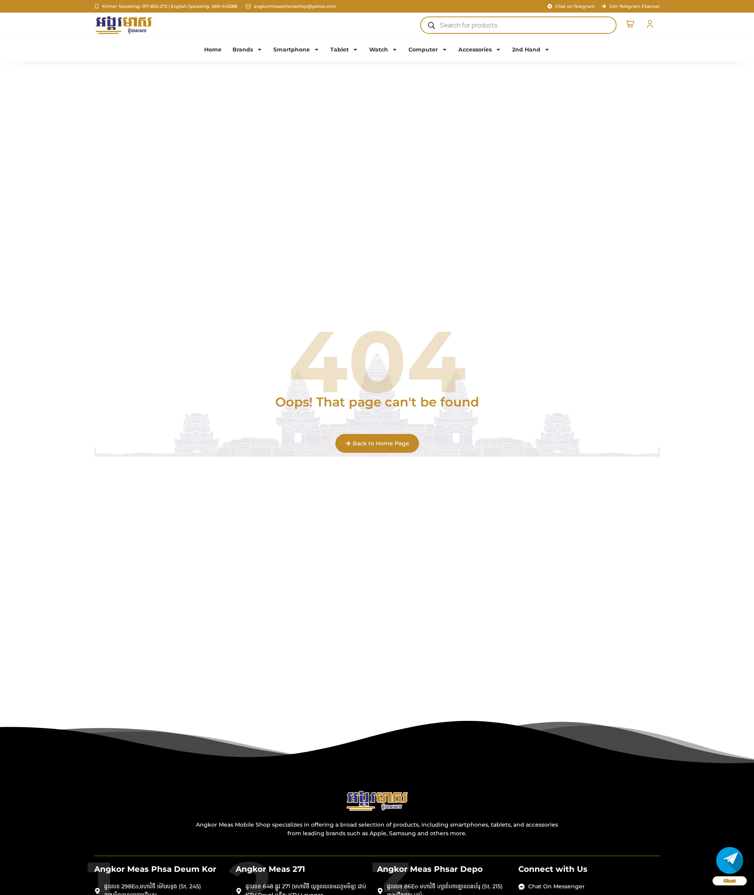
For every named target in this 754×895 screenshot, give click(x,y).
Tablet (339, 49)
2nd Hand (526, 49)
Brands (242, 49)
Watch (378, 49)
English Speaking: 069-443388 (204, 6)
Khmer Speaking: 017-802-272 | (136, 6)
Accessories (475, 49)
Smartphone (291, 49)
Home (212, 49)
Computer (423, 49)
